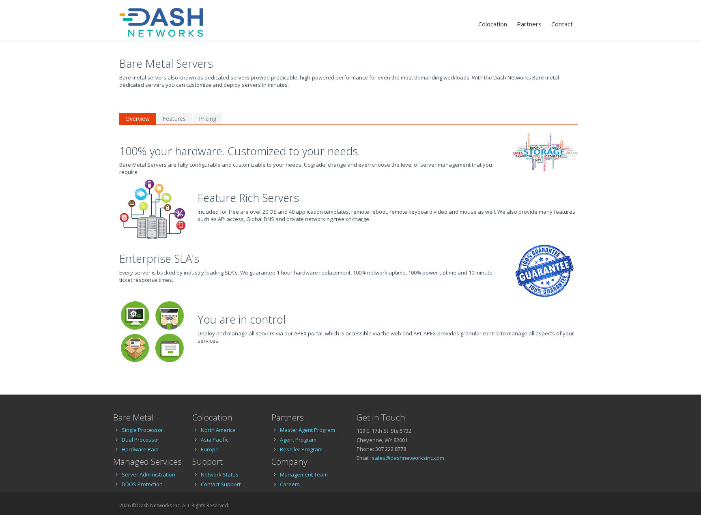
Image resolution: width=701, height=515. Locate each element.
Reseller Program (301, 449)
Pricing (207, 118)
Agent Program (298, 439)
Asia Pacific (214, 439)
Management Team (304, 474)
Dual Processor (140, 439)
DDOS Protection (142, 484)
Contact (562, 24)
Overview (137, 118)
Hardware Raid (140, 449)
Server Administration (148, 474)
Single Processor (142, 429)
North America (218, 429)
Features (174, 118)
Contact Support (221, 484)
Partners (529, 24)
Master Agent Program (307, 429)
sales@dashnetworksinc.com (408, 457)
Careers (290, 484)
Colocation (492, 24)
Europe (210, 449)
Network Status (220, 474)
